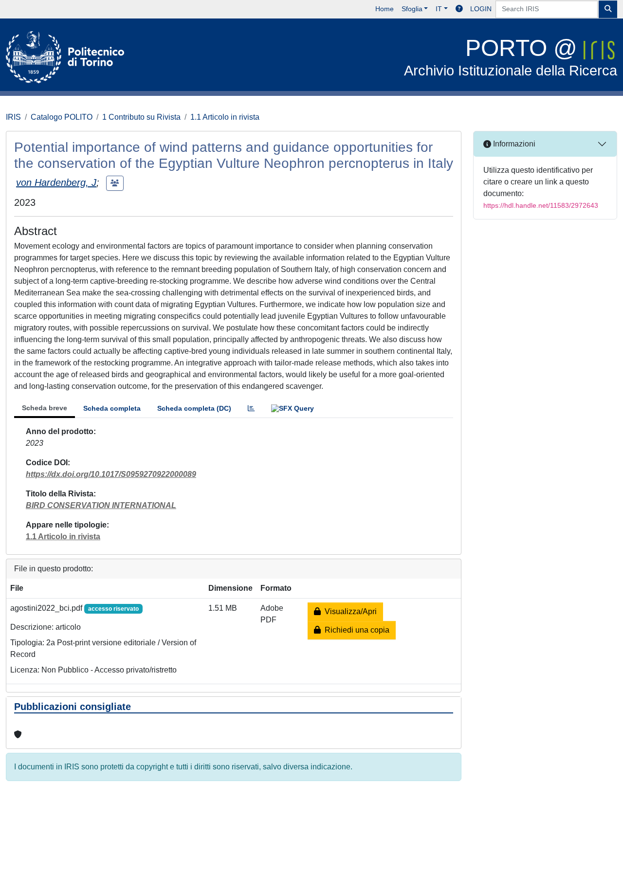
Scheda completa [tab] (112, 408)
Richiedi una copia (355, 630)
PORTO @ (510, 56)
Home (384, 9)
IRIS (13, 117)
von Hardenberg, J (56, 182)
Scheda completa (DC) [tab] (194, 408)
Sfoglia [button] (412, 9)
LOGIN (481, 9)
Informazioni (513, 144)
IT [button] (439, 9)
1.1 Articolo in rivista (224, 117)
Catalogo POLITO (61, 117)
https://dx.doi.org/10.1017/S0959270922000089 (111, 474)
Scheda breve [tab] (44, 408)
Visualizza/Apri (349, 611)
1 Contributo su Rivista (141, 117)
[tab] (251, 408)
